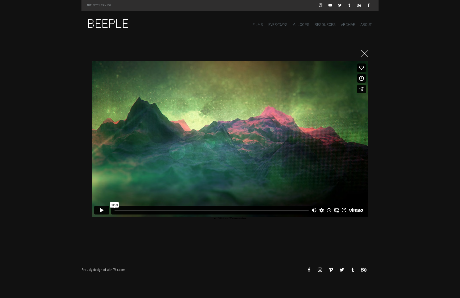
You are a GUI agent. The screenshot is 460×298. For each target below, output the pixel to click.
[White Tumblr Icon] (349, 5)
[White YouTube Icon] (330, 5)
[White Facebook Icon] (368, 5)
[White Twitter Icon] (340, 5)
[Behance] (359, 5)
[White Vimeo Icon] (331, 270)
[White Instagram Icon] (320, 5)
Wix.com (119, 270)
